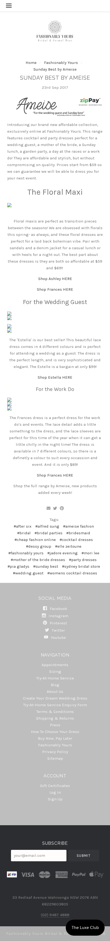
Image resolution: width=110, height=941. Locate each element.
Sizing (55, 671)
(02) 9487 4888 (55, 914)
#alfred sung (47, 526)
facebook (58, 608)
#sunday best (45, 566)
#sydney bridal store (81, 566)
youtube (58, 637)
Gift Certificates (55, 785)
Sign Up (55, 799)
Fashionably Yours (61, 62)
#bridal (24, 533)
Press (55, 725)
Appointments (55, 664)
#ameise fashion (78, 526)
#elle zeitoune (68, 546)
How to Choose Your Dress (55, 731)
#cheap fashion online (35, 539)
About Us (55, 691)
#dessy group (38, 546)
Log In (55, 792)
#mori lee (90, 553)
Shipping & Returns (55, 718)
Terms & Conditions (55, 711)
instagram (58, 615)
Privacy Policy (55, 751)
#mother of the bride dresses (38, 559)
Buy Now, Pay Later (55, 738)
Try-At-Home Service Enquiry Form (55, 704)
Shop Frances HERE (55, 289)
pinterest (58, 623)
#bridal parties (48, 533)
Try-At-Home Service (55, 678)
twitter (58, 630)
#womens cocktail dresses (72, 573)
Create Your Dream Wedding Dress (55, 698)
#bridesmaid (78, 533)
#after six (23, 526)
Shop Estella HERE (55, 377)
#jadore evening (62, 553)
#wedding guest (28, 573)
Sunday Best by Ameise (55, 69)
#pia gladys (18, 566)
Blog (55, 684)
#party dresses (83, 559)
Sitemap (55, 758)
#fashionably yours (26, 553)
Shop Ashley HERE (55, 278)
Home (31, 62)
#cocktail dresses (76, 539)
